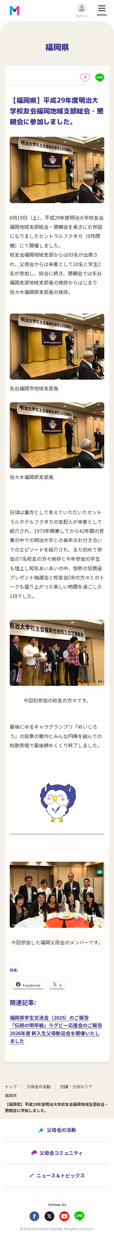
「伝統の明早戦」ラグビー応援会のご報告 (56, 1025)
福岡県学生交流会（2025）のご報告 (49, 1017)
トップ (11, 1086)
